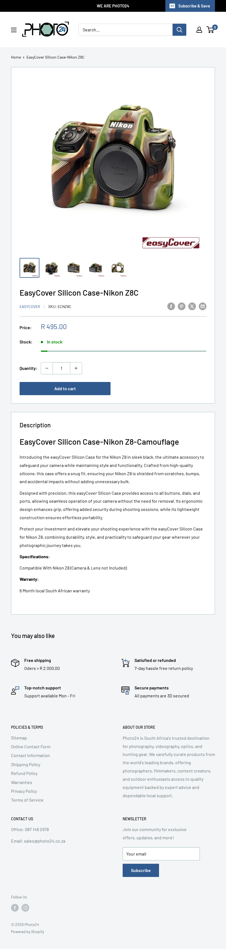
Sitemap (19, 737)
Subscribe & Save (194, 5)
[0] (210, 29)
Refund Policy (24, 773)
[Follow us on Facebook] (15, 908)
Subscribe (141, 870)
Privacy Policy (24, 791)
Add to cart (65, 388)
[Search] (179, 30)
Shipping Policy (25, 764)
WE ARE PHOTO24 (113, 5)
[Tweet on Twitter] (192, 306)
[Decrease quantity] (47, 368)
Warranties (21, 782)
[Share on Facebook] (171, 306)
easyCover (30, 306)
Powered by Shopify (27, 931)
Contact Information (30, 755)
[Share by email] (202, 306)
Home (16, 57)
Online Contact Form (30, 746)
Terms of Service (27, 799)
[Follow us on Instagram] (25, 908)
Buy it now (161, 388)
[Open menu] (14, 30)
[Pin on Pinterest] (181, 306)
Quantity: (28, 368)
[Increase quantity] (76, 368)
